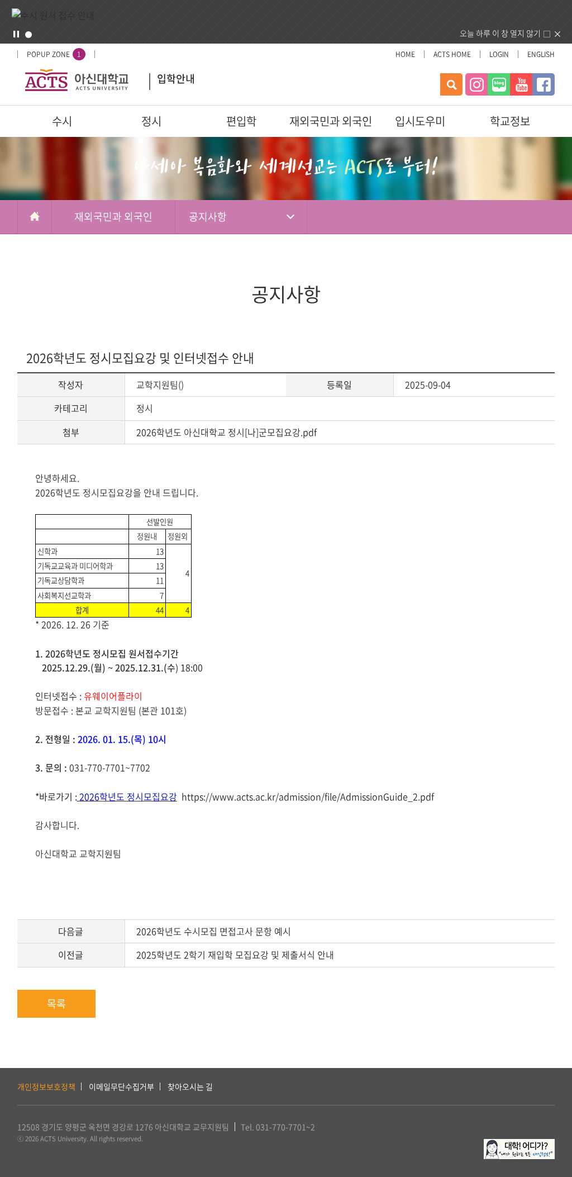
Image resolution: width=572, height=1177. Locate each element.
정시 (151, 121)
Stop (16, 34)
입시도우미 (420, 121)
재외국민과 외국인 (330, 121)
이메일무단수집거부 (121, 1086)
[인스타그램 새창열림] (476, 84)
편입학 (241, 121)
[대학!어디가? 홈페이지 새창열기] (519, 1145)
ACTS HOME (452, 54)
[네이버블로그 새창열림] (499, 84)
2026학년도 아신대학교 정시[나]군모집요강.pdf (226, 432)
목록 (56, 1003)
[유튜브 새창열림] (521, 84)
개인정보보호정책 (46, 1086)
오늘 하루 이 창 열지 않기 (500, 33)
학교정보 (510, 121)
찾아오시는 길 (190, 1086)
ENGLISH (541, 54)
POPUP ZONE (54, 54)
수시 (62, 121)
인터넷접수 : (59, 696)
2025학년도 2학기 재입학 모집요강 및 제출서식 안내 (235, 954)
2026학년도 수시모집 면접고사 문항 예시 (213, 931)
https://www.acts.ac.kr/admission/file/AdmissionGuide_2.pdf (308, 796)
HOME (405, 54)
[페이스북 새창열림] (543, 84)
